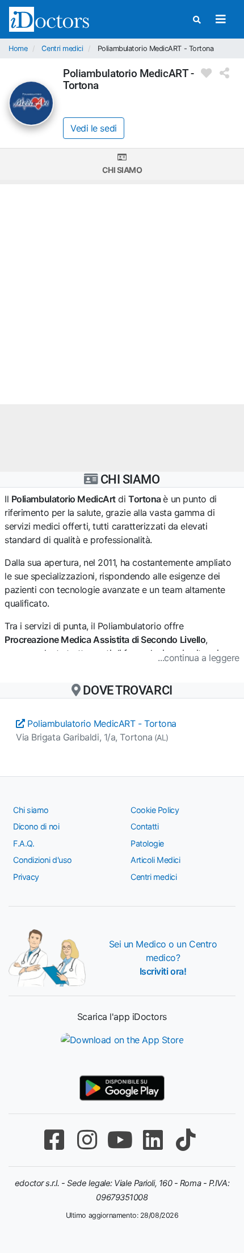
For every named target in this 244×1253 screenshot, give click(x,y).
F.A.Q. (23, 843)
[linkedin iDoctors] (152, 1140)
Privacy (26, 877)
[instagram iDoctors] (87, 1140)
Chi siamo (122, 170)
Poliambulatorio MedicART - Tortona (100, 723)
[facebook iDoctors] (54, 1140)
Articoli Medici (155, 860)
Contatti (144, 826)
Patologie (147, 843)
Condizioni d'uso (42, 860)
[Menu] (220, 19)
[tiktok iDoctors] (185, 1140)
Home (18, 48)
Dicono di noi (36, 826)
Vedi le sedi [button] (93, 128)
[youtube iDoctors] (120, 1140)
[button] (122, 657)
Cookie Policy (155, 810)
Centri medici (62, 48)
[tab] (122, 164)
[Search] (197, 19)
